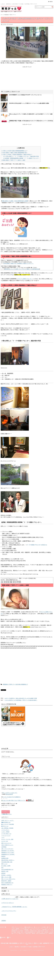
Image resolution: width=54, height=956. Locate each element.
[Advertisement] (27, 77)
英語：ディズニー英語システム (8, 878)
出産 (16, 684)
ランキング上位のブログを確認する (12, 797)
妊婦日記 (3, 856)
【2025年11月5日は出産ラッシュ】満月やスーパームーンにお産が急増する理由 (29, 103)
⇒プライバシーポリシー (7, 902)
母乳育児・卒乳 (4, 871)
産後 (19, 684)
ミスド (2, 837)
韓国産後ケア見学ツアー (9, 684)
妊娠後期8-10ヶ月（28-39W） (8, 854)
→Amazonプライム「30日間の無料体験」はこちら (14, 906)
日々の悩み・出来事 (5, 865)
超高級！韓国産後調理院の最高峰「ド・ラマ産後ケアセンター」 (21, 158)
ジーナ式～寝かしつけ (6, 833)
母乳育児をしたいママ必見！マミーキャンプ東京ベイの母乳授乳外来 (21, 269)
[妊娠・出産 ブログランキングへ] (30, 800)
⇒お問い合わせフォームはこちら (9, 898)
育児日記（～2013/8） (6, 875)
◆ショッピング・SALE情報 (7, 824)
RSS (10, 937)
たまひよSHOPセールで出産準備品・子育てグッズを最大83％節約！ (21, 700)
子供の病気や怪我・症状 (6, 862)
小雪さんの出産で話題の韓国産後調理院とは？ (14, 150)
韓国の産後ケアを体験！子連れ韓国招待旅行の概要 (15, 201)
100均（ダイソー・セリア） (7, 820)
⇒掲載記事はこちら (6, 814)
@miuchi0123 (9, 794)
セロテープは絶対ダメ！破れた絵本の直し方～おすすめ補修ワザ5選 (21, 698)
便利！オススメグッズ (6, 843)
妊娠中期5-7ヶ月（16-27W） (7, 850)
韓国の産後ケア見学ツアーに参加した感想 (13, 160)
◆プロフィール (4, 826)
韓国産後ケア (24, 684)
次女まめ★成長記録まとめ (7, 869)
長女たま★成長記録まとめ (7, 882)
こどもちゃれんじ (5, 829)
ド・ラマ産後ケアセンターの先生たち (37, 545)
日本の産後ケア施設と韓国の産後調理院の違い (14, 152)
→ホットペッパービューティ (8, 910)
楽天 (2, 867)
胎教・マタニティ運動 (6, 877)
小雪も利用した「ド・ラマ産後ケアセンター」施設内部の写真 (21, 156)
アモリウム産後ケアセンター (25, 278)
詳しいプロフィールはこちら (10, 792)
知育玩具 (3, 873)
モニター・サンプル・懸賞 (7, 839)
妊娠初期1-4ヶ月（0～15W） (7, 852)
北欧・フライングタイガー (7, 848)
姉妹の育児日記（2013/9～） (7, 860)
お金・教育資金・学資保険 (7, 828)
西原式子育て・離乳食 (6, 880)
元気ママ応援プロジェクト (7, 845)
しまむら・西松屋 (5, 831)
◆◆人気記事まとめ (5, 822)
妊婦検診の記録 (4, 858)
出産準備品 (3, 846)
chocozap (3, 914)
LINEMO (3, 920)
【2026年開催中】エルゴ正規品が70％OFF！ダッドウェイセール (25, 94)
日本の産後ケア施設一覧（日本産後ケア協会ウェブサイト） (18, 263)
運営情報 (3, 937)
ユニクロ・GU (4, 841)
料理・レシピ (4, 863)
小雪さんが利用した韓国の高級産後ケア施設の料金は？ (16, 154)
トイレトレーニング (5, 835)
